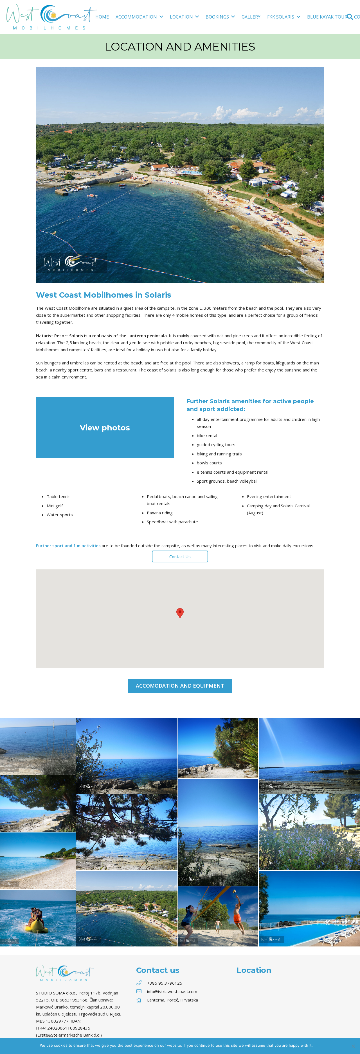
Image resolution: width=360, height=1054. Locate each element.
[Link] (51, 16)
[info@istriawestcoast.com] (141, 991)
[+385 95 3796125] (141, 983)
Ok (318, 1045)
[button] (180, 613)
